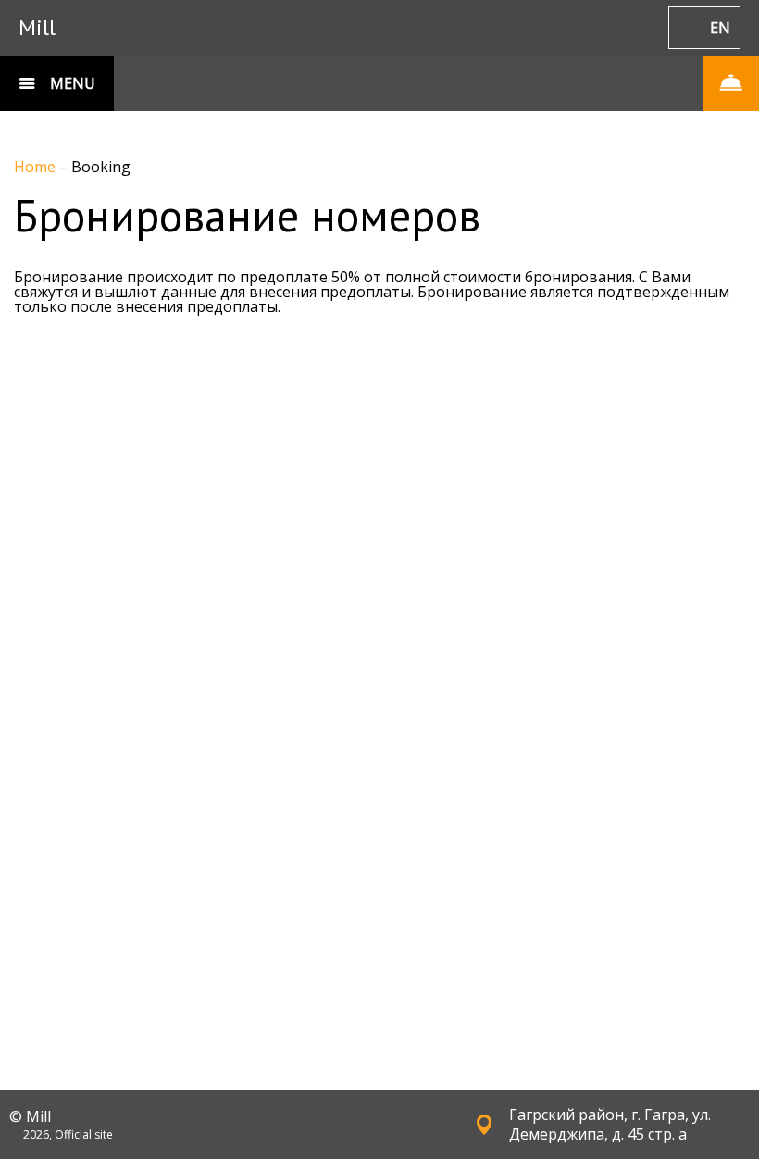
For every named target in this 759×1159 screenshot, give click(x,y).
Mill (37, 27)
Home (36, 166)
